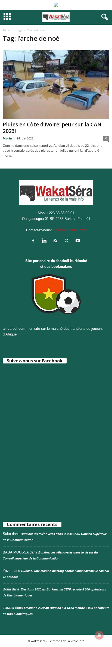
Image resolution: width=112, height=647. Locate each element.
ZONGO (8, 607)
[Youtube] (78, 241)
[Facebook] (34, 241)
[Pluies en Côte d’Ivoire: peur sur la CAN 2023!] (56, 84)
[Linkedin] (45, 241)
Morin (7, 138)
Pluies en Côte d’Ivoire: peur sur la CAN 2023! (52, 128)
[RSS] (56, 241)
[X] (67, 241)
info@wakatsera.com (69, 230)
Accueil (7, 30)
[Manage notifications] (99, 635)
